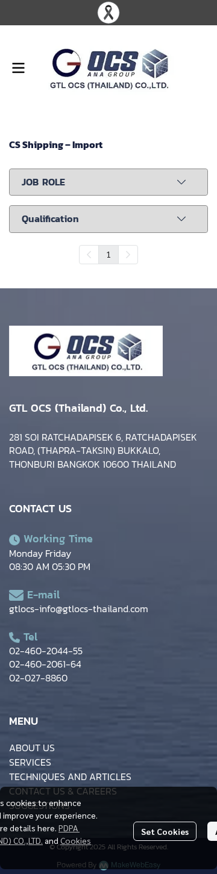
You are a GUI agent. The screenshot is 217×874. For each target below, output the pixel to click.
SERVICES (30, 762)
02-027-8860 (38, 678)
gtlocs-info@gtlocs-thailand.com (78, 608)
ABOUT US (32, 747)
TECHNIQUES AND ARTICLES (70, 776)
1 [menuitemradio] (108, 254)
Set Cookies (165, 831)
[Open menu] (18, 68)
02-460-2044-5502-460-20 (46, 657)
